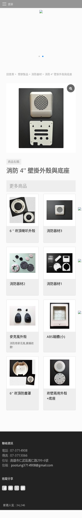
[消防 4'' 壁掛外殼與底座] (41, 118)
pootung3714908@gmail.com (32, 465)
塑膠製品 (23, 74)
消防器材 (36, 74)
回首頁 (10, 74)
